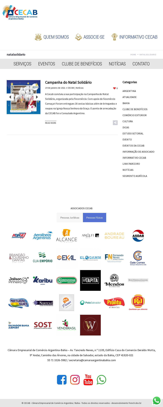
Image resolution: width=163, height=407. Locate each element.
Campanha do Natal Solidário (68, 82)
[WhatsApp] (101, 380)
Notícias (117, 64)
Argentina (129, 91)
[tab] (70, 217)
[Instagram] (75, 380)
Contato (141, 64)
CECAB (71, 87)
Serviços (22, 64)
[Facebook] (62, 380)
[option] (24, 97)
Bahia (126, 103)
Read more (50, 122)
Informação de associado (138, 151)
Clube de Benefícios (82, 64)
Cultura (128, 121)
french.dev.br (135, 403)
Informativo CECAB (134, 157)
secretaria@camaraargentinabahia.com (92, 360)
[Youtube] (88, 380)
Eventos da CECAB (133, 145)
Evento (127, 139)
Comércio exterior (135, 115)
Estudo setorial (133, 133)
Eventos (46, 64)
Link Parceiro (131, 163)
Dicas (126, 127)
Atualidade (130, 97)
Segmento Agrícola (135, 175)
